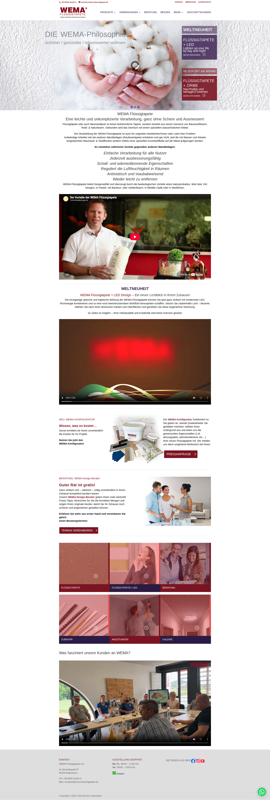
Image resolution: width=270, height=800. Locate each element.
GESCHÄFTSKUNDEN (199, 12)
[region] (135, 65)
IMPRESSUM (190, 2)
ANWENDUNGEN (128, 12)
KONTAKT (179, 2)
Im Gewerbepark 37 (69, 769)
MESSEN (165, 12)
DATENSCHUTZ (204, 2)
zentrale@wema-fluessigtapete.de (81, 782)
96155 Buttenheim (68, 773)
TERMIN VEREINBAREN (77, 530)
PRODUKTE (106, 12)
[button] (4, 65)
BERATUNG (150, 12)
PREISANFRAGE (178, 454)
